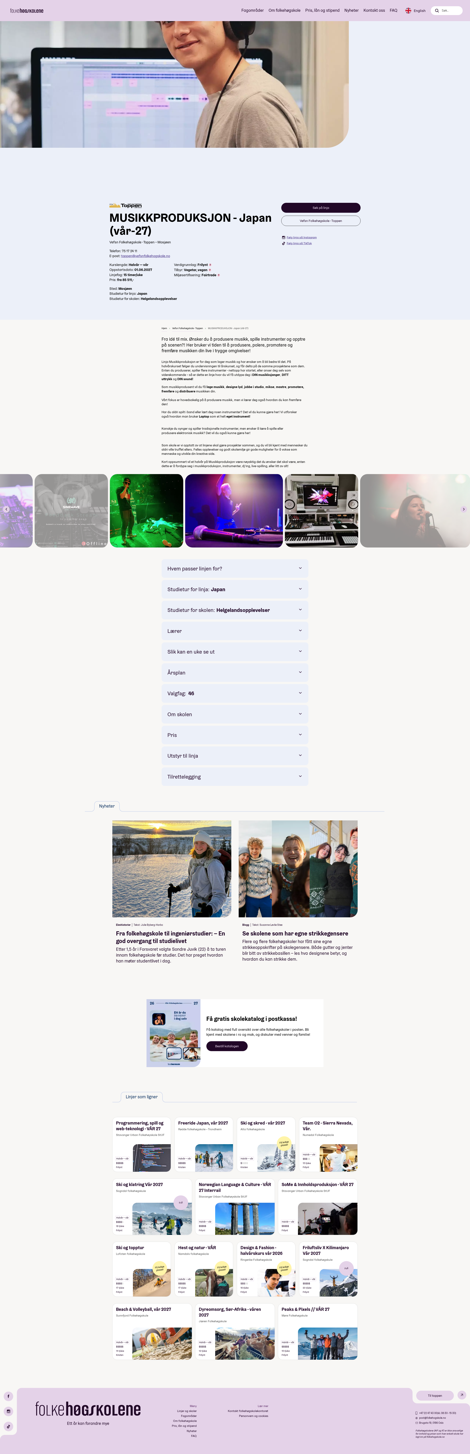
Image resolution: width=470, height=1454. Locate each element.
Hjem (164, 328)
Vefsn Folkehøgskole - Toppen (321, 221)
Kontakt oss (374, 10)
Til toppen (435, 1395)
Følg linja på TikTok (299, 243)
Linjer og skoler (187, 1411)
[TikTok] (8, 1426)
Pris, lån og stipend (322, 10)
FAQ (393, 10)
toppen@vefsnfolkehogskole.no (145, 256)
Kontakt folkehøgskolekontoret (248, 1411)
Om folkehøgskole (285, 10)
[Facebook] (8, 1396)
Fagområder (252, 10)
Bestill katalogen (227, 1046)
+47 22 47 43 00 (428, 1413)
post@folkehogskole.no (432, 1417)
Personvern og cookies (253, 1416)
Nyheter (351, 10)
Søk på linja (321, 208)
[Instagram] (8, 1411)
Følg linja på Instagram (302, 237)
